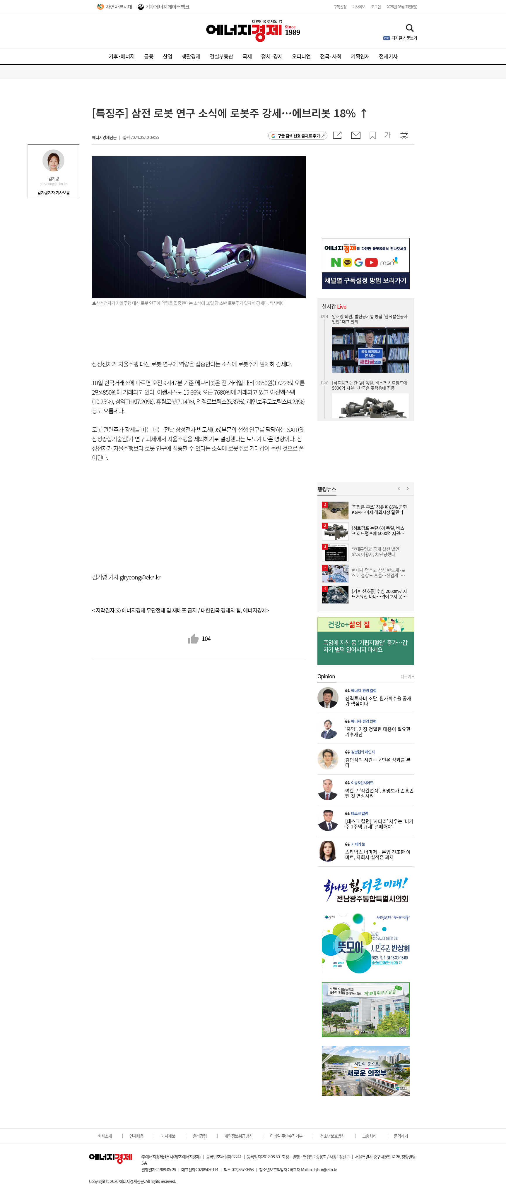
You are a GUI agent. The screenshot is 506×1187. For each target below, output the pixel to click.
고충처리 (369, 1136)
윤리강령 (200, 1136)
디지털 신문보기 (404, 37)
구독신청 (340, 6)
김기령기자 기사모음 (53, 192)
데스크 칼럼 (359, 813)
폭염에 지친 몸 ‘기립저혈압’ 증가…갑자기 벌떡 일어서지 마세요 (365, 646)
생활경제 (191, 56)
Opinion (326, 676)
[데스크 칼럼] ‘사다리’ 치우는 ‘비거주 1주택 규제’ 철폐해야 (379, 823)
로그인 (376, 6)
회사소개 (105, 1136)
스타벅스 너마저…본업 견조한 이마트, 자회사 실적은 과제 (378, 854)
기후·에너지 (122, 56)
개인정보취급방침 (238, 1136)
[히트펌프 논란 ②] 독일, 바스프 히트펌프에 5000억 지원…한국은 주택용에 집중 (369, 378)
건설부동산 (221, 56)
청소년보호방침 (332, 1136)
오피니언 (301, 56)
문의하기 (401, 1136)
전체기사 (388, 56)
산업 (167, 56)
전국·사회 (330, 56)
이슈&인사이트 (362, 782)
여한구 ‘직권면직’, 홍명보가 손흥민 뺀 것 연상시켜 (379, 793)
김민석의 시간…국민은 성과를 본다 (378, 762)
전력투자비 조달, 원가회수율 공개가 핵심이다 (378, 701)
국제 (247, 56)
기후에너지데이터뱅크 (167, 6)
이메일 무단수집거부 (286, 1136)
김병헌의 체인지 (363, 752)
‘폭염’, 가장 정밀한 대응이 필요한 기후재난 (378, 731)
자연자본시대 (119, 6)
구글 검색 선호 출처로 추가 (299, 136)
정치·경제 (272, 56)
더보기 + (407, 676)
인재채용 (136, 1136)
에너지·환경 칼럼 (363, 690)
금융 (148, 56)
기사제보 (358, 6)
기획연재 (360, 56)
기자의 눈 (358, 844)
